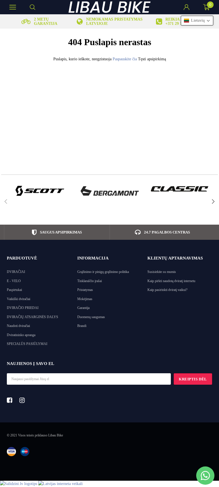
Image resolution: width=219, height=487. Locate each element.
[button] (197, 20)
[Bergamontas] (109, 191)
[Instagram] (23, 400)
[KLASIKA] (180, 188)
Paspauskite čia (125, 59)
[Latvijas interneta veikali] (60, 484)
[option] (39, 21)
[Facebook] (11, 400)
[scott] (39, 191)
